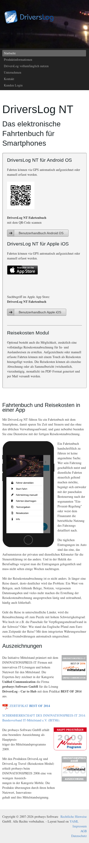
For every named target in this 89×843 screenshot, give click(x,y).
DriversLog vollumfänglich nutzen (26, 66)
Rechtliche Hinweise (73, 816)
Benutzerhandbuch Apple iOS (40, 312)
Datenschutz (79, 836)
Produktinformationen (18, 59)
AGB (83, 831)
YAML (74, 821)
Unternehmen (12, 72)
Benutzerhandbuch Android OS (41, 233)
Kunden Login (13, 85)
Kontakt (9, 79)
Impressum (80, 826)
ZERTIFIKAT (30, 706)
